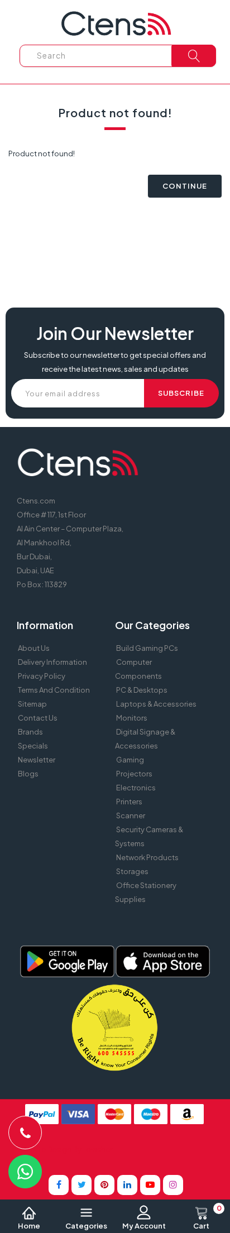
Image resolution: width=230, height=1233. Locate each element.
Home (29, 1225)
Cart (207, 1218)
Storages (132, 871)
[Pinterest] (104, 1185)
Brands (30, 731)
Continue (184, 185)
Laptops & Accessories (156, 703)
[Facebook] (59, 1185)
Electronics (136, 787)
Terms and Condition (54, 689)
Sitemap (32, 703)
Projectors (134, 773)
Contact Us (38, 717)
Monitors (131, 717)
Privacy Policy (41, 675)
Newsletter (36, 759)
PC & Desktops (141, 689)
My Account (144, 1225)
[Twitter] (81, 1185)
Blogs (28, 773)
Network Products (147, 857)
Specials (33, 745)
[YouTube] (150, 1185)
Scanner (130, 815)
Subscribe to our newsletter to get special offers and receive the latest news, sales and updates (115, 362)
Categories (86, 1225)
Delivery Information (52, 662)
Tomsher (97, 1149)
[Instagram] (173, 1185)
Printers (129, 801)
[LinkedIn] (127, 1185)
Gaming (130, 759)
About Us (34, 648)
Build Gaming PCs (147, 648)
